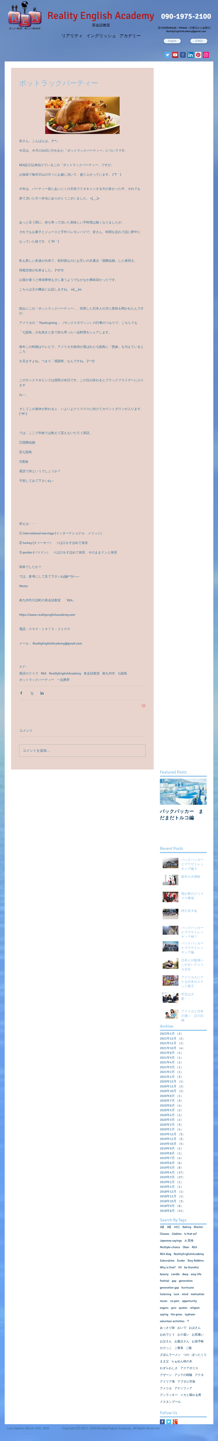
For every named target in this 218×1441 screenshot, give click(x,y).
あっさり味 (167, 1328)
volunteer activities (172, 1321)
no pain (174, 1301)
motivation (197, 1294)
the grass (176, 1314)
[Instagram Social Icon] (206, 55)
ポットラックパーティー (36, 680)
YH (180, 1267)
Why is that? (168, 1267)
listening (165, 1294)
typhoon (190, 1314)
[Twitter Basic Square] (168, 1421)
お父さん (166, 1341)
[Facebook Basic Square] (162, 1421)
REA (43, 673)
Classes (164, 1234)
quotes (183, 1308)
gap (174, 1281)
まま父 (164, 1361)
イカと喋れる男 (190, 1395)
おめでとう (167, 1334)
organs (164, 1308)
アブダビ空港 (186, 1381)
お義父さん (181, 1341)
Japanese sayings (171, 1240)
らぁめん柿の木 (181, 1361)
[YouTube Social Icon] (175, 55)
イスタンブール (170, 1402)
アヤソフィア (183, 1388)
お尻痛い (198, 1334)
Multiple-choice (170, 1247)
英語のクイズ (28, 673)
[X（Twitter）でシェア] (32, 693)
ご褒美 (178, 1348)
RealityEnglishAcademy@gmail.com (186, 31)
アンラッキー (169, 1395)
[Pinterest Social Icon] (198, 55)
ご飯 (189, 1348)
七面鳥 (122, 673)
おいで (181, 1328)
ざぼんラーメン (170, 1355)
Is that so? (190, 1234)
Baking (186, 1227)
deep (185, 1274)
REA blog (165, 1254)
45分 (177, 1227)
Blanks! (198, 1227)
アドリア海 (167, 1381)
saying (164, 1314)
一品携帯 (63, 680)
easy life (196, 1274)
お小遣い (183, 1334)
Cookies (177, 1234)
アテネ (199, 1375)
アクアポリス (189, 1368)
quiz (173, 1308)
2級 (162, 1227)
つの (186, 1355)
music (164, 1301)
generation (186, 1281)
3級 (169, 1227)
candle (175, 1274)
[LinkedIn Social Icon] (191, 55)
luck (176, 1294)
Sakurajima (167, 1260)
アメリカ (166, 1388)
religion (195, 1308)
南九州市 (108, 673)
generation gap (169, 1287)
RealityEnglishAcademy (65, 673)
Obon (186, 1247)
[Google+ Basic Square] (175, 1421)
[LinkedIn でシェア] (42, 693)
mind (185, 1294)
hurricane (187, 1287)
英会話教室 (92, 673)
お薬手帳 (198, 1341)
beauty (164, 1274)
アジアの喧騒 (183, 1375)
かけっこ (166, 1348)
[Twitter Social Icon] (168, 55)
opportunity (189, 1301)
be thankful (191, 1267)
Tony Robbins (195, 1260)
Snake (181, 1260)
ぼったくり (199, 1355)
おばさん (195, 1328)
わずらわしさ (169, 1368)
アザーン (166, 1375)
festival (164, 1281)
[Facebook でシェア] (21, 693)
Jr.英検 (189, 1240)
